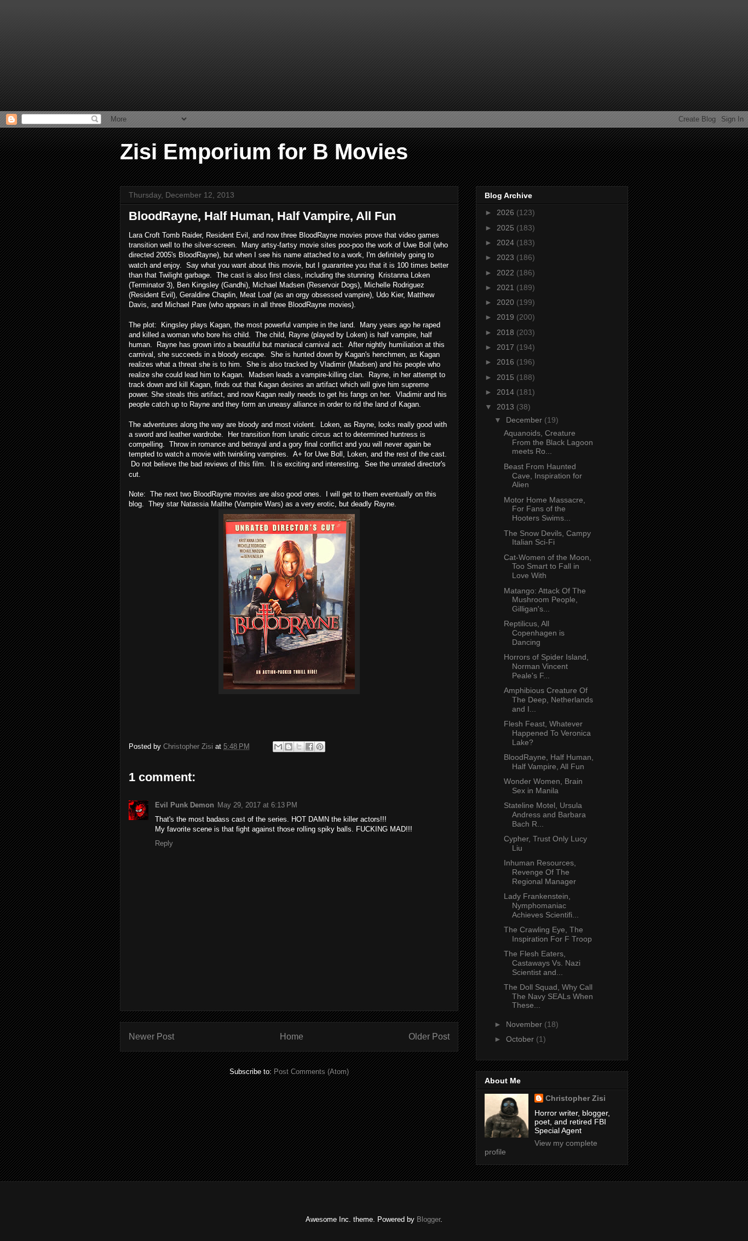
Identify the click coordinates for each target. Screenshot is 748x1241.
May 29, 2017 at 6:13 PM (257, 805)
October (521, 1039)
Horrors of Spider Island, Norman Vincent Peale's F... (546, 666)
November (525, 1024)
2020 (506, 302)
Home (291, 1036)
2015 (506, 377)
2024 (506, 242)
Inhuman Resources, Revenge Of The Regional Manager (540, 872)
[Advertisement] (55, 54)
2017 (506, 347)
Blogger (428, 1219)
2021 (506, 287)
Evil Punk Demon (184, 805)
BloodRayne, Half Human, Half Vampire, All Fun (549, 762)
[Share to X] (299, 746)
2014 (506, 392)
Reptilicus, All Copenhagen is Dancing (534, 633)
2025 (506, 227)
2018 (506, 332)
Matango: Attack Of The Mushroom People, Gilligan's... (545, 600)
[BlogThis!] (288, 746)
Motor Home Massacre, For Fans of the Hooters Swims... (544, 509)
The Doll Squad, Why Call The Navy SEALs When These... (548, 996)
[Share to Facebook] (309, 746)
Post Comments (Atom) (311, 1071)
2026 (506, 212)
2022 (506, 272)
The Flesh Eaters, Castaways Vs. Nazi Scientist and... (542, 963)
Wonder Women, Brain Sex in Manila (543, 786)
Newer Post (151, 1036)
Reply (164, 843)
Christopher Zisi (575, 1098)
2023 (506, 257)
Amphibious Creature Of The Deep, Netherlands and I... (548, 699)
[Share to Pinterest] (319, 746)
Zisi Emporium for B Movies (264, 152)
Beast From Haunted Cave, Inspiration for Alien (543, 475)
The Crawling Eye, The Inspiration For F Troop (548, 934)
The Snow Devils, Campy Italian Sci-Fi (547, 538)
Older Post (429, 1036)
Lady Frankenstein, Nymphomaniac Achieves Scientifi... (541, 905)
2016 (506, 361)
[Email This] (278, 746)
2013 (506, 406)
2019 (506, 317)
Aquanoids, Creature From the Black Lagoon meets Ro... (548, 442)
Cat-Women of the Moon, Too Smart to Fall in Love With (547, 566)
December (525, 419)
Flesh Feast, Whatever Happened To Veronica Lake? (547, 733)
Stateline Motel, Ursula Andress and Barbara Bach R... (545, 814)
